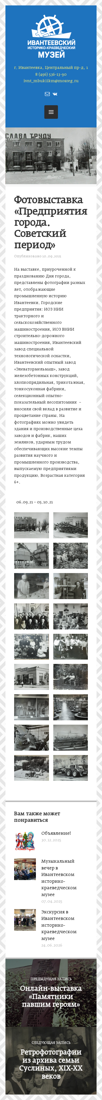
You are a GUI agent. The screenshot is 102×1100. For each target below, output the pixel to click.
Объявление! (56, 834)
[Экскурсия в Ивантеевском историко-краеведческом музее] (25, 929)
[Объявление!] (25, 842)
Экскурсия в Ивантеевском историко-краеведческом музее (59, 925)
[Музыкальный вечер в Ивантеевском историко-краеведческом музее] (25, 881)
